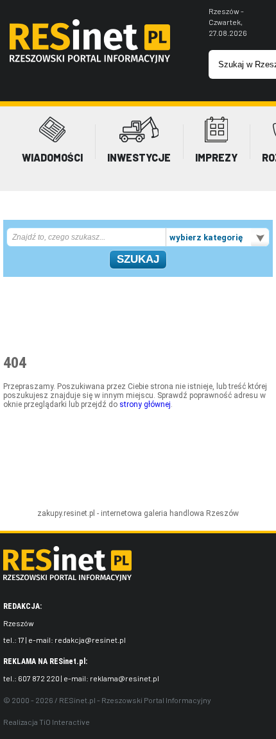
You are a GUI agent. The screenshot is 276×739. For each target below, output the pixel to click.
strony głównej (145, 404)
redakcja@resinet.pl (90, 639)
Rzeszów (222, 513)
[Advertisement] (138, 485)
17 (21, 639)
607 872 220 (39, 678)
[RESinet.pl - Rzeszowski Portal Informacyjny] (90, 60)
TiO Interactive (64, 721)
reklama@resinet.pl (124, 678)
